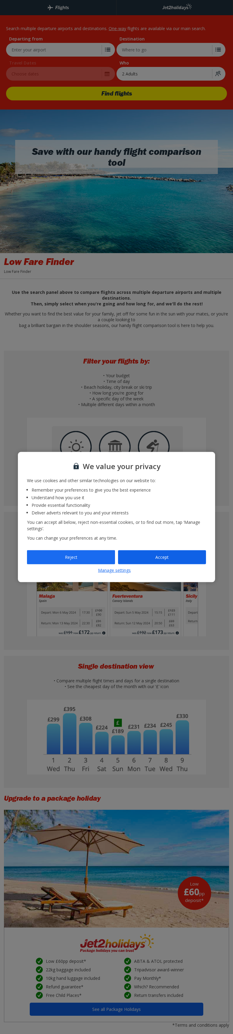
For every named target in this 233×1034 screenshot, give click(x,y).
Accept (162, 557)
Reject (71, 557)
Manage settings (114, 570)
